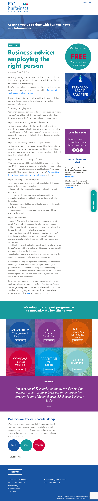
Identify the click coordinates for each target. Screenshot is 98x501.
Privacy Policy (60, 498)
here (28, 293)
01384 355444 (53, 482)
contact (14, 472)
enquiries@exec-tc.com (55, 479)
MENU (85, 2)
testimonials (49, 382)
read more (69, 177)
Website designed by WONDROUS (75, 498)
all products (15, 457)
